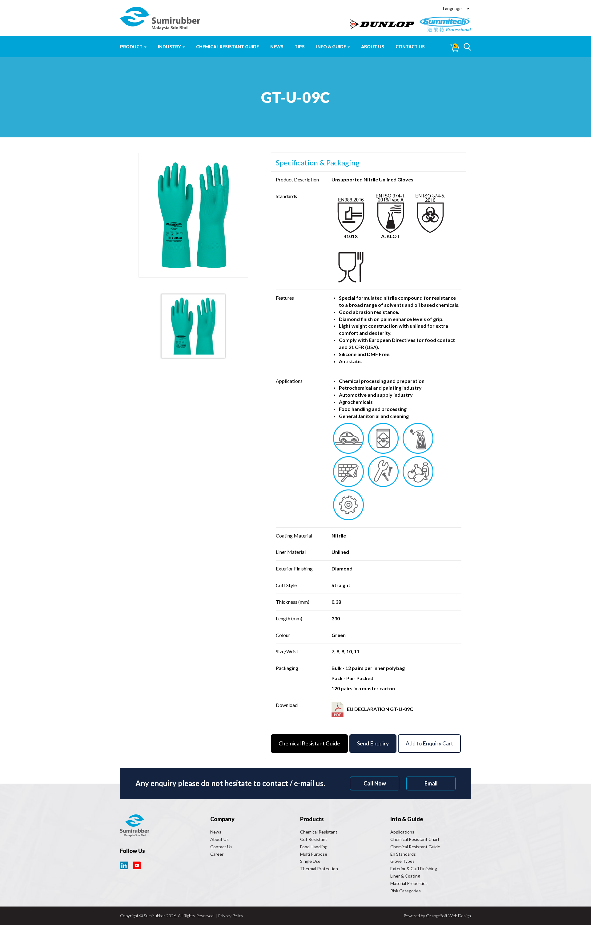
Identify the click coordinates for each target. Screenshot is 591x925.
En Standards (403, 854)
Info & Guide (331, 46)
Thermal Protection (319, 868)
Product (131, 46)
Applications (402, 831)
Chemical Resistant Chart (415, 839)
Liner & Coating (405, 875)
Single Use (310, 861)
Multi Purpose (313, 854)
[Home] (160, 18)
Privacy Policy (230, 915)
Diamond (342, 568)
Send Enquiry (373, 743)
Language (452, 8)
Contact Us (410, 46)
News (276, 46)
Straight (341, 585)
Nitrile (339, 535)
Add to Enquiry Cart (429, 743)
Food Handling (314, 846)
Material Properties (409, 883)
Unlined (340, 552)
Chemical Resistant (318, 831)
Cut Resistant (313, 839)
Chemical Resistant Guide (227, 46)
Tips (300, 46)
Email (431, 783)
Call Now (375, 783)
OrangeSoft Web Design (448, 915)
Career (216, 854)
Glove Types (402, 861)
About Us (372, 46)
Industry (170, 46)
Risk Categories (405, 890)
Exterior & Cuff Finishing (413, 868)
